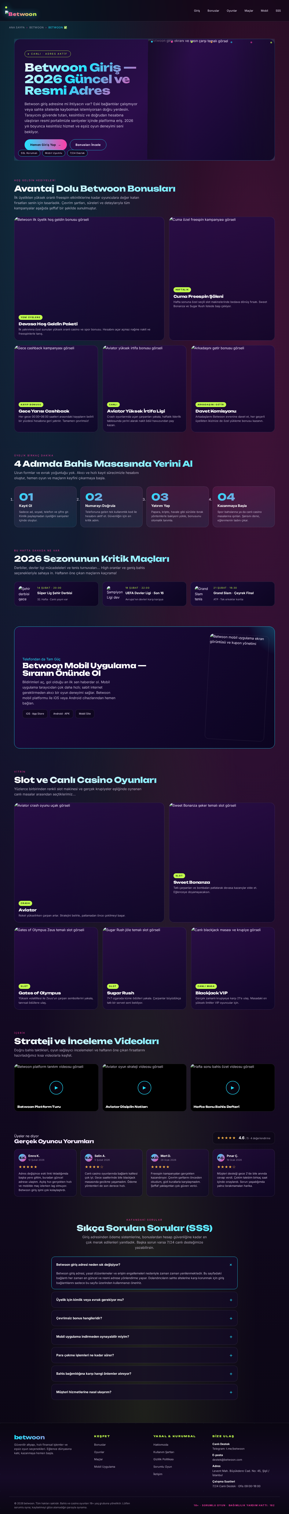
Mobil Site (85, 713)
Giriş (197, 10)
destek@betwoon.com (227, 1459)
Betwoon (36, 27)
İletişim (157, 1474)
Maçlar (249, 10)
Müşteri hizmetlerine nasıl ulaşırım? (83, 1392)
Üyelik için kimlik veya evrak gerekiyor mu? (90, 1300)
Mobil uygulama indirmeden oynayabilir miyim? (92, 1337)
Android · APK (61, 713)
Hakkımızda (160, 1444)
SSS (278, 10)
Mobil (264, 10)
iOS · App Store (35, 713)
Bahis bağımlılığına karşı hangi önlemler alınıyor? (93, 1374)
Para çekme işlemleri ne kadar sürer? (85, 1355)
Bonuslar (213, 10)
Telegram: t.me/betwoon (228, 1448)
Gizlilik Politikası (163, 1459)
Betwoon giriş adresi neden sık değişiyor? (88, 1265)
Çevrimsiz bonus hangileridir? (79, 1318)
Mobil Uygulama (104, 1466)
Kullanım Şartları (163, 1452)
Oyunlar (232, 10)
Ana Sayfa (17, 27)
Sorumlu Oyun (162, 1466)
